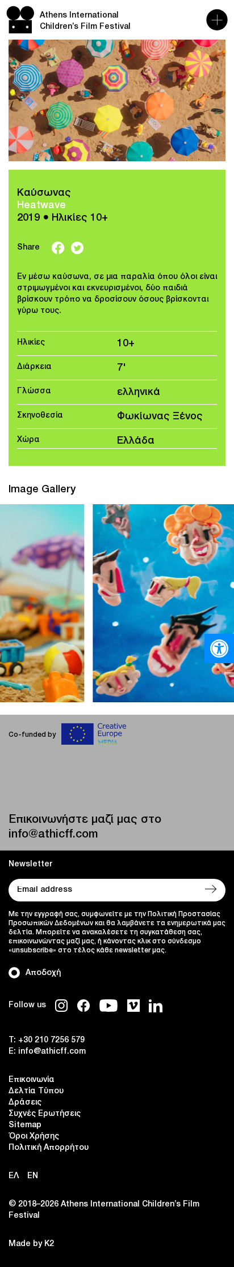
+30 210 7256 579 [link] (51, 1040)
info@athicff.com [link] (53, 835)
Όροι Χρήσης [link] (34, 1136)
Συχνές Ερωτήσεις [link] (45, 1114)
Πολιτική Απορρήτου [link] (49, 1148)
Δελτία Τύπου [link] (36, 1091)
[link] (219, 648)
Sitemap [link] (25, 1125)
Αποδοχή (43, 973)
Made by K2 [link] (31, 1244)
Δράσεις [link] (25, 1102)
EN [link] (32, 1176)
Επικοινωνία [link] (32, 1080)
